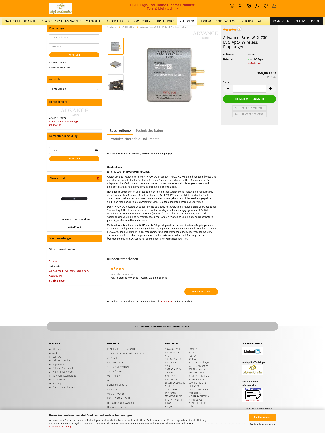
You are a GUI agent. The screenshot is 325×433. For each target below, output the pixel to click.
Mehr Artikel (55, 124)
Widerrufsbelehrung (63, 371)
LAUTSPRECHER (114, 21)
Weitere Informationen (262, 424)
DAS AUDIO (171, 379)
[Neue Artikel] (98, 178)
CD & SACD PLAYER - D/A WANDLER (61, 21)
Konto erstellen (57, 62)
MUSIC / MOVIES (116, 393)
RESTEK (192, 355)
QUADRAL (194, 349)
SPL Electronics (197, 369)
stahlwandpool (57, 280)
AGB (54, 353)
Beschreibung (120, 130)
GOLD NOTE (171, 389)
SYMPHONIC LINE (197, 382)
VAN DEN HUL (196, 393)
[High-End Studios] (62, 8)
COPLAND (170, 376)
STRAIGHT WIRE (196, 372)
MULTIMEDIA (113, 376)
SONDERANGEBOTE (226, 21)
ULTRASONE (195, 386)
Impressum (58, 364)
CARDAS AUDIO (173, 369)
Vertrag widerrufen (259, 408)
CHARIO (169, 372)
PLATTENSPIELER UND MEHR (20, 21)
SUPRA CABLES (196, 379)
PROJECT (169, 406)
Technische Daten (149, 130)
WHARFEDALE (195, 399)
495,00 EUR (74, 226)
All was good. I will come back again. (69, 271)
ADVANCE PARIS (173, 349)
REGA (191, 352)
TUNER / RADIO (165, 21)
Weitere (263, 21)
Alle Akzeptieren (262, 417)
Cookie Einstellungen (63, 387)
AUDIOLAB (170, 362)
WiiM (191, 406)
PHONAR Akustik (173, 399)
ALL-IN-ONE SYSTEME (140, 21)
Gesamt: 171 (55, 275)
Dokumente (58, 379)
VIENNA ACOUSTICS (199, 396)
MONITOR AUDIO (173, 396)
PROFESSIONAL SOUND (119, 398)
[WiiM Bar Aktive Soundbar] (74, 199)
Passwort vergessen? (60, 67)
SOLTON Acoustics (198, 366)
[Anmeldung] (257, 6)
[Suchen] (240, 6)
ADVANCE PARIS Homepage (63, 121)
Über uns (299, 21)
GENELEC (169, 386)
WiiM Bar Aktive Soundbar (74, 219)
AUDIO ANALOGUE (174, 359)
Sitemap (56, 383)
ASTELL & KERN (173, 352)
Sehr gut (53, 261)
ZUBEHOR (247, 21)
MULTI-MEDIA (186, 21)
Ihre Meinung (201, 291)
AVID (167, 366)
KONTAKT (315, 21)
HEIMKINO (205, 21)
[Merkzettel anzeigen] (266, 6)
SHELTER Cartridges (199, 362)
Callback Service (61, 360)
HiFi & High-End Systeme (120, 402)
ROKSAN (193, 359)
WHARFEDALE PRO (198, 403)
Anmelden (74, 55)
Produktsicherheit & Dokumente (134, 139)
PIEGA (168, 403)
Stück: (226, 82)
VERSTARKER (93, 21)
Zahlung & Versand (62, 368)
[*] (230, 30)
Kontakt (56, 356)
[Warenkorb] (274, 6)
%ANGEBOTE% (281, 21)
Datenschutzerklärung (60, 426)
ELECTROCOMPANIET (175, 382)
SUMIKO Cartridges (199, 376)
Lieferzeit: (228, 59)
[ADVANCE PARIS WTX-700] (172, 73)
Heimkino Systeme (117, 407)
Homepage (167, 301)
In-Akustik (170, 393)
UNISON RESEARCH (198, 389)
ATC (167, 355)
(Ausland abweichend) (257, 63)
